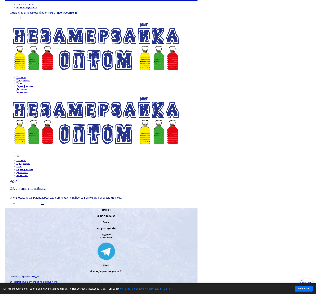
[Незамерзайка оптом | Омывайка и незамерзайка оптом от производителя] (96, 72)
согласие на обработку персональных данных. (146, 288)
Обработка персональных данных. (26, 276)
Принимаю (303, 288)
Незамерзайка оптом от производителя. (35, 281)
